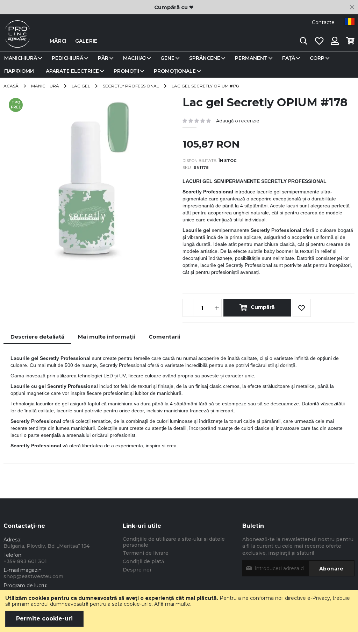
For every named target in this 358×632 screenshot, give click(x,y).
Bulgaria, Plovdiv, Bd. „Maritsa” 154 (46, 546)
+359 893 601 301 (25, 561)
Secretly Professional (131, 85)
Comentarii (164, 336)
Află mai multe (172, 604)
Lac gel (81, 85)
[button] (350, 21)
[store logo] (17, 41)
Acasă (11, 85)
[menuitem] (22, 58)
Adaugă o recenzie (237, 120)
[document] (179, 611)
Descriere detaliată (37, 336)
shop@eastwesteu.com (33, 576)
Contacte (323, 22)
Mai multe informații (106, 336)
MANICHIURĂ (45, 85)
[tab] (37, 336)
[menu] (179, 65)
